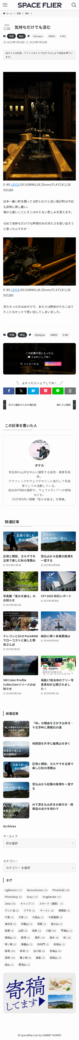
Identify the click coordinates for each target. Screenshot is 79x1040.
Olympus (38, 36)
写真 (11, 36)
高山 (9, 964)
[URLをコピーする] (70, 390)
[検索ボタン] (74, 5)
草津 (24, 951)
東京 (40, 937)
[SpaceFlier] (39, 5)
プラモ (29, 910)
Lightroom (13, 890)
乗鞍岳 (64, 910)
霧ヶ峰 (25, 957)
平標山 (66, 930)
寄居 (41, 924)
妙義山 (26, 924)
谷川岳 (39, 951)
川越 (51, 930)
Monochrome (37, 890)
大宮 (23, 917)
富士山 (56, 924)
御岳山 (10, 937)
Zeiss (10, 903)
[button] (9, 390)
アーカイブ (10, 836)
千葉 (9, 917)
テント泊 (12, 910)
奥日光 (10, 924)
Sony (32, 896)
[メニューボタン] (5, 5)
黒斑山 (24, 964)
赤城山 (55, 951)
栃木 (54, 937)
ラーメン (47, 910)
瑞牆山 (26, 944)
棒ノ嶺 (10, 944)
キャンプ (27, 903)
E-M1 (63, 36)
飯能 (40, 957)
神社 (21, 36)
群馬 (10, 951)
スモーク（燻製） (51, 903)
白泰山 (59, 944)
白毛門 (43, 944)
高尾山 (55, 957)
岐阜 (36, 930)
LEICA (15, 184)
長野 (10, 957)
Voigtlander (52, 896)
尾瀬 (9, 930)
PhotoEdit (61, 890)
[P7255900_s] (39, 179)
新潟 (25, 937)
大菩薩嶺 (55, 917)
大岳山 (38, 917)
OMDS (51, 36)
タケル (39, 465)
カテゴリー (10, 861)
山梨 (23, 930)
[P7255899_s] (39, 284)
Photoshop (13, 896)
